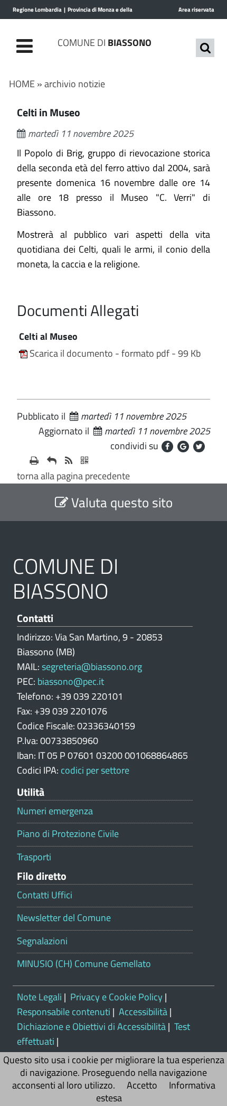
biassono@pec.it (70, 681)
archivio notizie (74, 84)
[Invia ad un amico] (52, 460)
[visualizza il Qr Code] (84, 460)
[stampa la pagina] (34, 460)
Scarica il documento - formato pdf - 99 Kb (115, 353)
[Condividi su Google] (183, 446)
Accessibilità (143, 1012)
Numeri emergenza (55, 811)
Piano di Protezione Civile (68, 834)
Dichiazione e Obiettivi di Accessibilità (91, 1026)
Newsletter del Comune (64, 918)
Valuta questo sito (120, 502)
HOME (22, 84)
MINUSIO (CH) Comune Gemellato (84, 964)
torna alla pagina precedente (73, 476)
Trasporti (34, 857)
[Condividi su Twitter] (199, 446)
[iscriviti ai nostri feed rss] (69, 460)
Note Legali (39, 997)
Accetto (142, 1085)
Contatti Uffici (44, 895)
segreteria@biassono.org (92, 666)
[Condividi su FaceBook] (167, 446)
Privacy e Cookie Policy (116, 997)
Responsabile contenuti (63, 1012)
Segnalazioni (42, 941)
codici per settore (95, 770)
